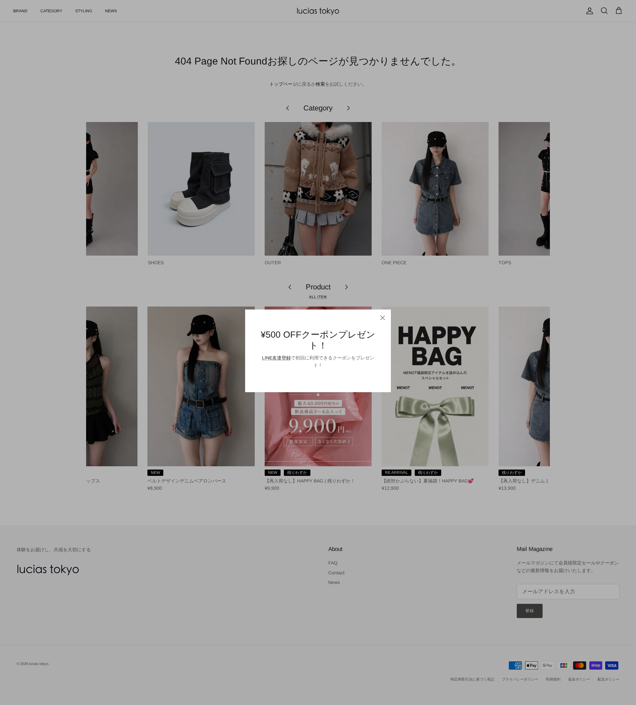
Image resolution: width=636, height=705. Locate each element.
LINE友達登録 (276, 357)
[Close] (382, 318)
